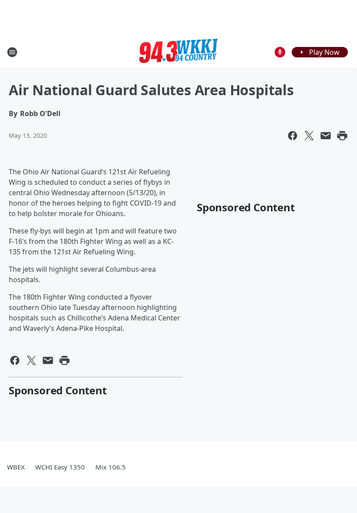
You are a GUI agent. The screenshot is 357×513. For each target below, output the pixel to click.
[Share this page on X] (309, 136)
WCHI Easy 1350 (60, 467)
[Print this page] (342, 136)
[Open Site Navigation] (12, 52)
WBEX (16, 467)
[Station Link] (178, 52)
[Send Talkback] (280, 52)
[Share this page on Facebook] (292, 136)
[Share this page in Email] (326, 136)
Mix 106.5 (110, 467)
